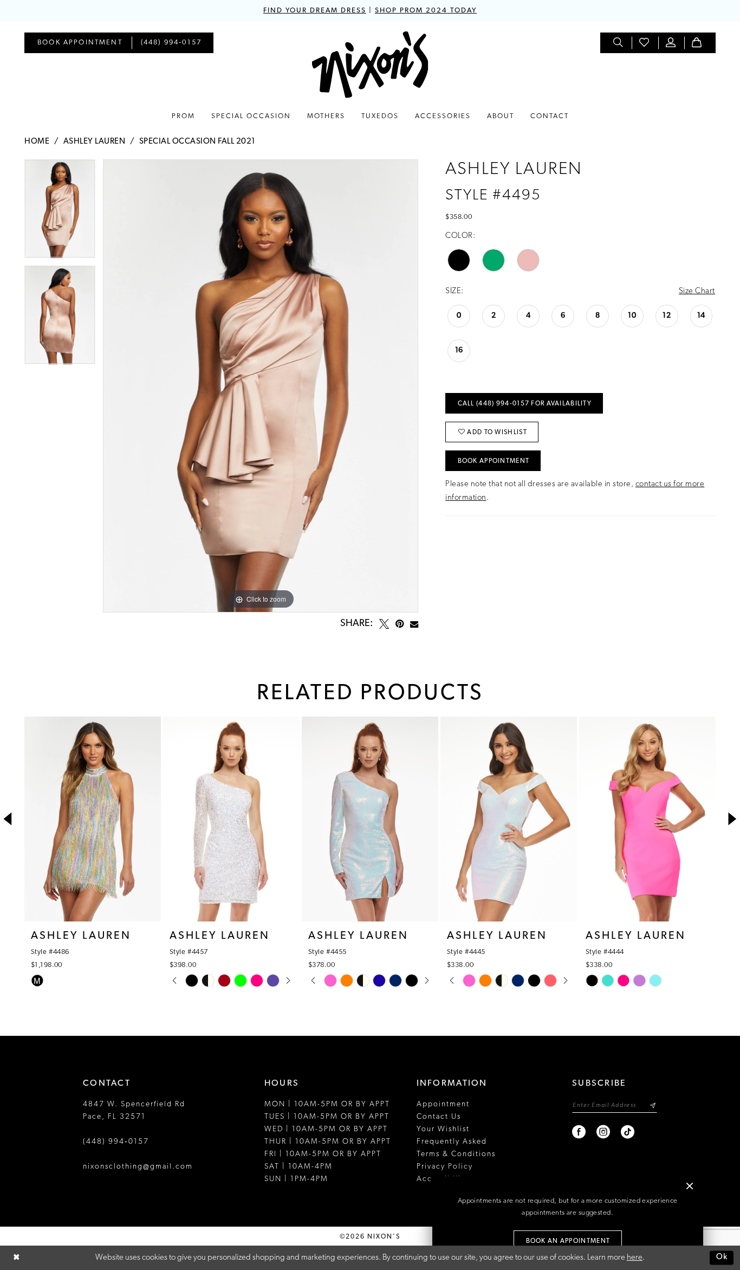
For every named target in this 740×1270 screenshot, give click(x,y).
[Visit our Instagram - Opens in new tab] (603, 1132)
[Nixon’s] (370, 64)
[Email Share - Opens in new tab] (414, 624)
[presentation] (92, 819)
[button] (671, 43)
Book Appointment (494, 461)
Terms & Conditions (456, 1154)
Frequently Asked (452, 1142)
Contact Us (439, 1117)
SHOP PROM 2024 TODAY (426, 10)
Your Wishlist (443, 1129)
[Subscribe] (652, 1105)
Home (36, 142)
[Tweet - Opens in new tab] (384, 624)
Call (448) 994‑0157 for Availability (525, 404)
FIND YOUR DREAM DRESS (314, 10)
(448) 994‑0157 (116, 1142)
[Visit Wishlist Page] (645, 43)
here (634, 1258)
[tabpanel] (59, 212)
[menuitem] (80, 43)
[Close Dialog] (16, 1257)
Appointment (443, 1104)
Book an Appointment (568, 1241)
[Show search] (619, 43)
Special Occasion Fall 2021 (197, 142)
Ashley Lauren (94, 142)
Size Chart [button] (697, 291)
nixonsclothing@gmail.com (138, 1167)
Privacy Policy (445, 1167)
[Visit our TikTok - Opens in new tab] (628, 1132)
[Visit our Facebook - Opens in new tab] (579, 1132)
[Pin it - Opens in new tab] (399, 624)
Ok (722, 1258)
